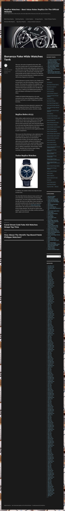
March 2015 (50, 405)
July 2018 (49, 352)
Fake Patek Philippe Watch (52, 103)
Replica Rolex (50, 173)
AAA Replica (49, 82)
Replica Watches (50, 175)
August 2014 (50, 414)
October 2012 (50, 443)
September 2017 (51, 365)
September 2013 (51, 429)
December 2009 (51, 489)
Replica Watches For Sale (52, 177)
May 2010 (49, 482)
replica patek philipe (51, 142)
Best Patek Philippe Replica (53, 84)
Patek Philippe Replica (50, 19)
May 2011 (49, 466)
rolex (49, 241)
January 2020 (50, 328)
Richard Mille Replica (9, 21)
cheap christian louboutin (34, 21)
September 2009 (51, 493)
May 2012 (49, 450)
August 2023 (50, 271)
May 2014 (49, 418)
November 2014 (51, 410)
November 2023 (51, 267)
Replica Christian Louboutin (53, 138)
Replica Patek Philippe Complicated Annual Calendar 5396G (53, 163)
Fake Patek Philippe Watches (53, 105)
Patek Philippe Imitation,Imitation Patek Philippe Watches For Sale (53, 225)
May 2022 (50, 291)
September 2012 (51, 445)
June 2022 (50, 289)
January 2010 (50, 487)
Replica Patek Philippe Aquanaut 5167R (52, 153)
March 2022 (50, 293)
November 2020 (51, 315)
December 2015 (51, 393)
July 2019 (49, 336)
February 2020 (51, 327)
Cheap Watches (50, 98)
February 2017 (50, 374)
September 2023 (51, 269)
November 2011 (51, 458)
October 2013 (50, 428)
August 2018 (50, 351)
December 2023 (51, 266)
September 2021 (51, 301)
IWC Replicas (50, 215)
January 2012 (50, 455)
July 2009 (49, 495)
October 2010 (50, 475)
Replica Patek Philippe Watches (52, 168)
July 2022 (49, 288)
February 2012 (50, 454)
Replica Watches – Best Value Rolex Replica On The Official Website (17, 505)
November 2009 (51, 490)
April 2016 (50, 388)
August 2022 (50, 287)
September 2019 (51, 333)
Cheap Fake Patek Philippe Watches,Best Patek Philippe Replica (53, 202)
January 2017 (50, 376)
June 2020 (50, 321)
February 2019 (50, 343)
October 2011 (50, 459)
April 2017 (50, 372)
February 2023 (50, 279)
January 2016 (50, 392)
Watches (56, 186)
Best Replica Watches (51, 86)
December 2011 (51, 457)
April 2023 (50, 276)
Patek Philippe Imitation (52, 124)
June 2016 (50, 385)
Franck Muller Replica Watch (53, 211)
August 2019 (50, 335)
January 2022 (50, 296)
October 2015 (50, 396)
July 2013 (49, 432)
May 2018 (49, 354)
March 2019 (50, 341)
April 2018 (50, 356)
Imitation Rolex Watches (53, 213)
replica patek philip (51, 140)
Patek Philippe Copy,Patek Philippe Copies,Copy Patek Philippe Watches (53, 221)
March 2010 (50, 485)
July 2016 (49, 384)
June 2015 (50, 401)
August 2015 (50, 398)
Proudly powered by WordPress (38, 505)
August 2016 (50, 382)
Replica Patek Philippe (52, 144)
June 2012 (50, 449)
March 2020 (50, 325)
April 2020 (50, 324)
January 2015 (50, 408)
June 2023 (50, 273)
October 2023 (50, 268)
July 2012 (49, 447)
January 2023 (50, 280)
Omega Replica (39, 19)
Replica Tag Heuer (51, 237)
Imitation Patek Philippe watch (53, 118)
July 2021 (49, 304)
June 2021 (50, 305)
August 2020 (50, 319)
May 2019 (50, 339)
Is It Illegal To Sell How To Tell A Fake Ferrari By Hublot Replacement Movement (54, 61)
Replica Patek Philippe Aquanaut (52, 150)
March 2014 (50, 421)
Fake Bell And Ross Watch (53, 204)
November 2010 (51, 474)
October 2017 (50, 364)
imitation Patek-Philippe (52, 115)
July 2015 (49, 400)
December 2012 (51, 441)
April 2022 (50, 292)
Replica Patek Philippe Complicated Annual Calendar (53, 159)
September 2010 (51, 477)
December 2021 (51, 297)
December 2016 (51, 377)
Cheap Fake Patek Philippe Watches (52, 96)
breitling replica (50, 91)
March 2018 (50, 357)
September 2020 (51, 317)
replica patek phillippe (52, 171)
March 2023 (50, 277)
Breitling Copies (50, 89)
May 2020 (50, 323)
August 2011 (50, 462)
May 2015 (49, 402)
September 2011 (51, 461)
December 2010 (51, 473)
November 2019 (51, 331)
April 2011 (50, 467)
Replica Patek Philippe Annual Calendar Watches (53, 147)
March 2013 (50, 437)
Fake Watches (50, 113)
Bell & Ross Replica (9, 19)
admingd (6, 68)
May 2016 (50, 386)
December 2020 (51, 313)
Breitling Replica (19, 19)
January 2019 (50, 344)
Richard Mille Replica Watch (53, 240)
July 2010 (49, 479)
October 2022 (50, 284)
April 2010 (50, 483)
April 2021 (50, 308)
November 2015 (51, 394)
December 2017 (51, 361)
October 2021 (50, 300)
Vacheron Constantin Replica (53, 249)
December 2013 (51, 425)
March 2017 (50, 373)
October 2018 (50, 348)
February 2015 (50, 406)
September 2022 (51, 285)
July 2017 (49, 368)
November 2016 (51, 378)
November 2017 (51, 362)
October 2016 (50, 380)
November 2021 (51, 299)
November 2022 (51, 283)
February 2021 (50, 311)
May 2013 (49, 434)
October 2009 (50, 491)
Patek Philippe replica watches (53, 133)
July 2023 (49, 272)
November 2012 (51, 442)
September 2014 (51, 413)
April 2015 (50, 404)
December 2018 (51, 345)
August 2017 (50, 366)
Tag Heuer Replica (21, 21)
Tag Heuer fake (50, 186)
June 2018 (50, 353)
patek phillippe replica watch (53, 135)
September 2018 (51, 349)
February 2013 (50, 438)
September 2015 (51, 397)
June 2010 (50, 481)
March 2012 (50, 453)
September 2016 (51, 381)
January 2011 (50, 471)
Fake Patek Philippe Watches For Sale (53, 108)
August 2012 (50, 446)
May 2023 (50, 275)
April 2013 (50, 436)
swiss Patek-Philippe (51, 184)
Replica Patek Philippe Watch (53, 165)
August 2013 (50, 430)
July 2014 (49, 416)
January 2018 (50, 360)
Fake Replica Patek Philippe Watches (53, 111)
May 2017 (49, 370)
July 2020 (49, 320)
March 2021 (50, 309)
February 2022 (51, 295)
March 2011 (50, 469)
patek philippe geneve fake (53, 122)
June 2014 (50, 417)
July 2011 (49, 463)
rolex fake (49, 179)
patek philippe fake (51, 120)
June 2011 (49, 465)
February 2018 (50, 358)
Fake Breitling (50, 205)
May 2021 (49, 307)
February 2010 (50, 486)
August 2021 (50, 303)
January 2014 (50, 424)
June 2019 (50, 337)
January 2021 (50, 312)
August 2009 (50, 494)
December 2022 (51, 281)
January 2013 (50, 439)
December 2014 (51, 409)
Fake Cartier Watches (52, 207)
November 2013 (51, 426)
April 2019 (50, 340)
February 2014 (50, 422)
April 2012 (50, 451)
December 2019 (51, 329)
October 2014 (50, 412)
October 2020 (50, 316)
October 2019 (50, 332)
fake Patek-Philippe (51, 100)
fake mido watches (35, 204)
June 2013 (50, 433)
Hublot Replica (29, 19)
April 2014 (50, 420)
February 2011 (50, 470)
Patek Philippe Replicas (52, 131)
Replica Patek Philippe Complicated (52, 156)
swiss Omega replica (51, 182)
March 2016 (50, 389)
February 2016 (50, 390)
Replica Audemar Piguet (52, 229)
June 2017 (50, 369)
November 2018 (51, 347)
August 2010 (50, 478)
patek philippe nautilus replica (53, 126)
